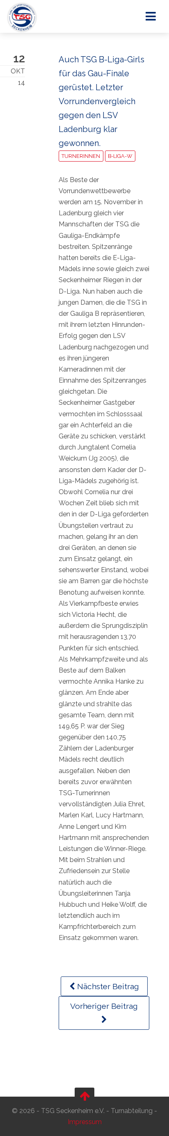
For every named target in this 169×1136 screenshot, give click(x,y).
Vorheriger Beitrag (104, 1006)
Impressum (85, 1122)
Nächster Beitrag (107, 986)
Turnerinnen (81, 156)
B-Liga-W (120, 156)
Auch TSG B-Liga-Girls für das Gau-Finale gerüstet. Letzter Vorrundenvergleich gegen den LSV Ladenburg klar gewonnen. (101, 101)
